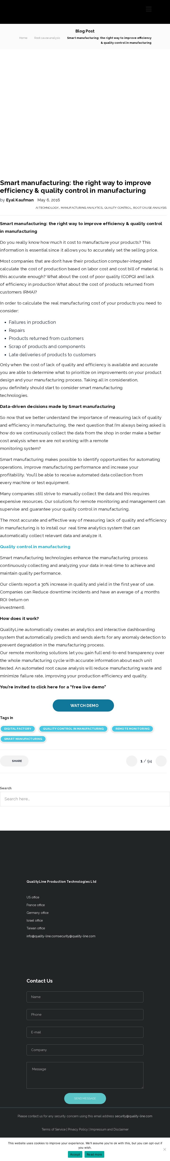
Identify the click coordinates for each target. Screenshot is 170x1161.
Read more (94, 1154)
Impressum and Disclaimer (109, 1129)
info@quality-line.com (42, 936)
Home (23, 38)
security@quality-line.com (76, 936)
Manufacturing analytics (81, 207)
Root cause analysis (47, 38)
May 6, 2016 (48, 200)
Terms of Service (54, 1129)
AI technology (47, 207)
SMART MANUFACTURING (23, 739)
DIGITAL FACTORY (17, 728)
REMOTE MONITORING (132, 728)
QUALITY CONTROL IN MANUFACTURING (73, 728)
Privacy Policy (78, 1129)
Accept (75, 1154)
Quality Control (117, 207)
